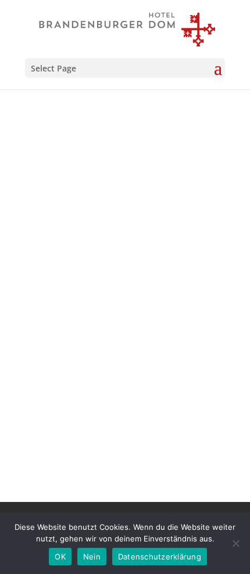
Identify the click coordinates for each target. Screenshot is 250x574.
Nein (92, 556)
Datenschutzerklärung (159, 556)
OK (60, 556)
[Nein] (235, 543)
